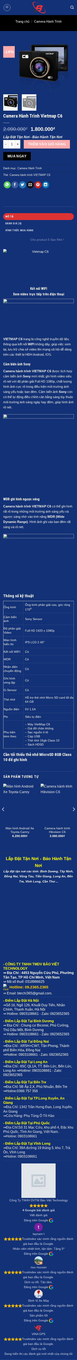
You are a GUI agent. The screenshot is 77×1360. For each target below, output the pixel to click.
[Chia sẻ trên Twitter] (22, 185)
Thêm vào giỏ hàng (47, 144)
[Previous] (10, 65)
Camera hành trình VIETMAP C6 (30, 175)
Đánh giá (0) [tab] (13, 223)
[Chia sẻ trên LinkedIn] (45, 185)
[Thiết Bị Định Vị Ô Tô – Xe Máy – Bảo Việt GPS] (38, 7)
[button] (7, 7)
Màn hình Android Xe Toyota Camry (20, 830)
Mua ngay (17, 156)
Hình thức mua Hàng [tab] (19, 230)
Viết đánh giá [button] (38, 1215)
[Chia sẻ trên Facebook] (14, 185)
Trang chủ (22, 21)
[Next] (67, 65)
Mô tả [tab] (9, 216)
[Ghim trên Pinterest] (37, 185)
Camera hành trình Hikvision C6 (57, 830)
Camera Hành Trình (48, 21)
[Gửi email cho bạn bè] (30, 185)
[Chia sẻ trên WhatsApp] (7, 185)
